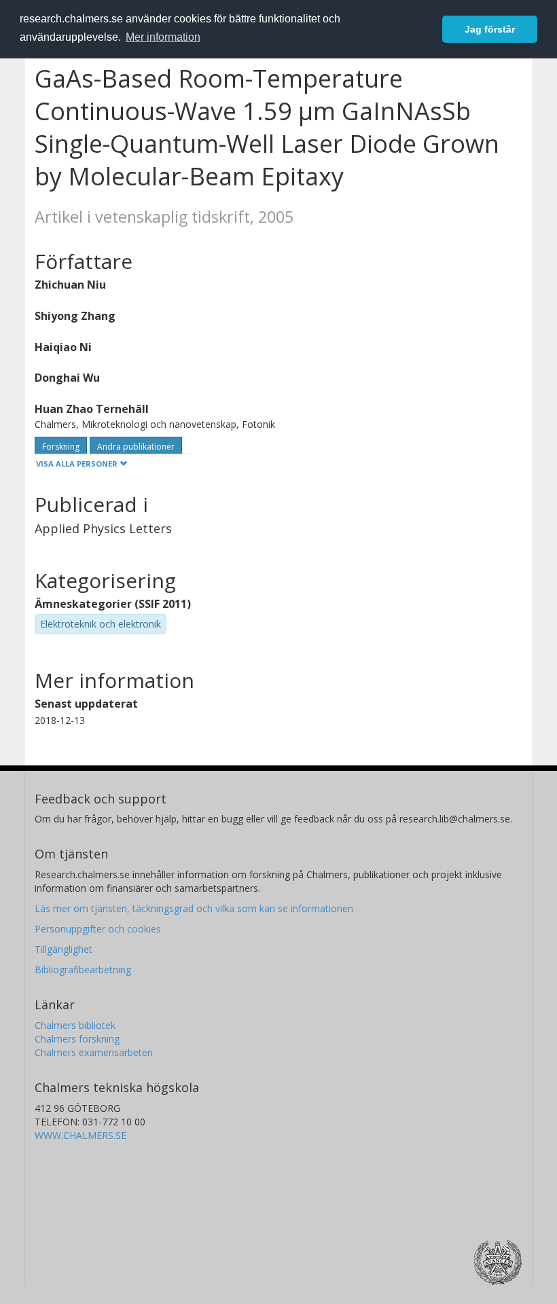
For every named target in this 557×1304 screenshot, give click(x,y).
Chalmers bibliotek (75, 1025)
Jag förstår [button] (490, 29)
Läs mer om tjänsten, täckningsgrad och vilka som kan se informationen (194, 908)
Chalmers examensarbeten (94, 1052)
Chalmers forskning (77, 1038)
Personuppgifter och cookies (98, 928)
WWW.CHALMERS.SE (80, 1135)
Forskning (60, 446)
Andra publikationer (136, 446)
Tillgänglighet (63, 949)
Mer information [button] (163, 37)
